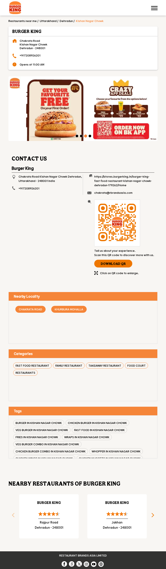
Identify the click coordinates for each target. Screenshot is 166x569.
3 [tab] (85, 135)
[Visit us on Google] (72, 564)
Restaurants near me (22, 21)
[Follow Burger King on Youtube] (94, 564)
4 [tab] (89, 135)
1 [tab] (76, 135)
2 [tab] (81, 135)
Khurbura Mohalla (69, 309)
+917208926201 (30, 55)
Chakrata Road (30, 309)
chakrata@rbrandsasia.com (113, 192)
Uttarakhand (48, 21)
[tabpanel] (83, 108)
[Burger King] (15, 8)
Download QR (113, 264)
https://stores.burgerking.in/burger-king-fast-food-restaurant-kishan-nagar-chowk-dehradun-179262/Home (123, 181)
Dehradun (66, 21)
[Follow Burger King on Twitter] (79, 564)
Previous (11, 516)
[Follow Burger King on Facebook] (65, 564)
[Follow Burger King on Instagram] (87, 564)
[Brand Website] (101, 564)
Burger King (49, 502)
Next (154, 516)
